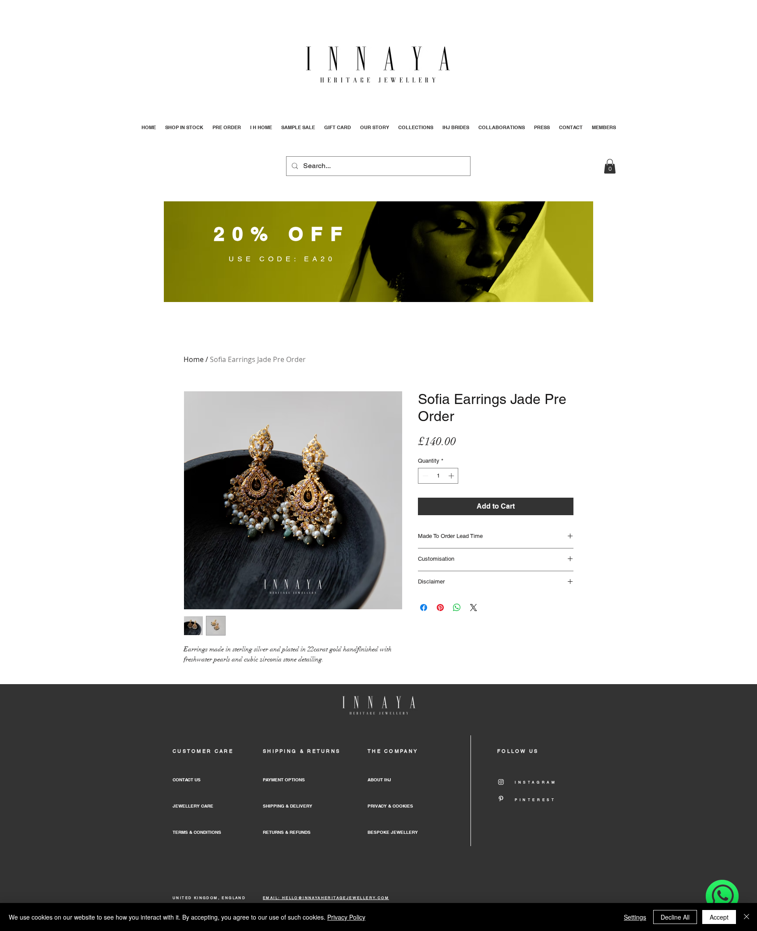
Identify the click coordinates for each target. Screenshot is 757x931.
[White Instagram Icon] (501, 782)
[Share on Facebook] (423, 607)
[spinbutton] (438, 475)
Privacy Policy (346, 917)
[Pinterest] (501, 798)
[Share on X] (473, 607)
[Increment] (452, 475)
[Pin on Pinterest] (440, 607)
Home (194, 359)
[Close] (746, 917)
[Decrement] (424, 475)
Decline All (675, 917)
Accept (719, 917)
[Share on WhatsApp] (457, 607)
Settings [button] (635, 917)
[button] (610, 166)
